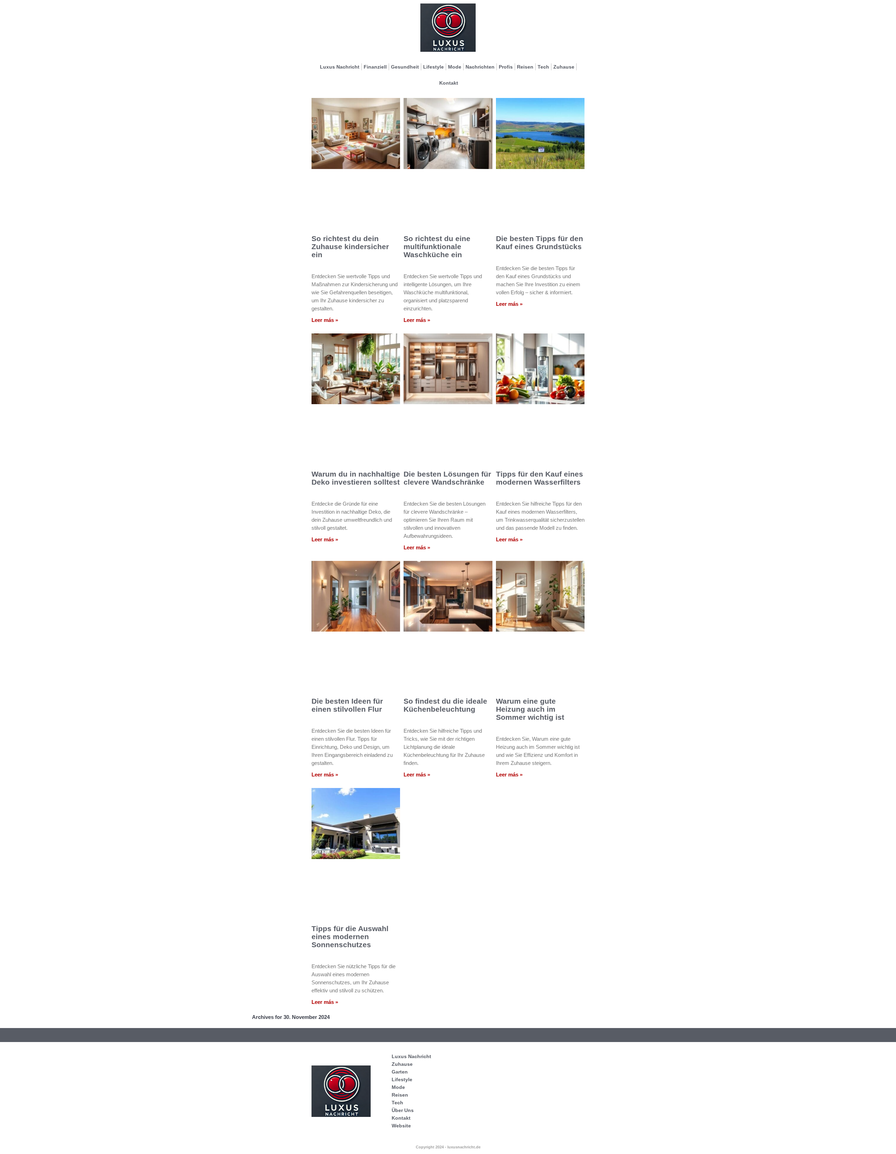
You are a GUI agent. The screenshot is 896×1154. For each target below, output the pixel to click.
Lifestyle (433, 67)
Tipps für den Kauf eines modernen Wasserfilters (539, 478)
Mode (454, 67)
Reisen (525, 67)
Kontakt (448, 83)
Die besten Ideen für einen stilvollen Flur (347, 705)
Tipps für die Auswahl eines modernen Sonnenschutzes (350, 936)
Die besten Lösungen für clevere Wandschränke (447, 478)
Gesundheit (405, 67)
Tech (543, 67)
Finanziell (375, 67)
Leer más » (325, 320)
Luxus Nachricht (339, 67)
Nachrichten (480, 67)
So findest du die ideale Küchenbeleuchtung (445, 705)
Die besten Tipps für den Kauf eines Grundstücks (539, 242)
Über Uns (403, 1110)
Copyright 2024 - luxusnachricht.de (448, 1147)
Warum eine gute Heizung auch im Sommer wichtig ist (530, 709)
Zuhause (563, 67)
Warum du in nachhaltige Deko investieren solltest (356, 478)
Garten (400, 1072)
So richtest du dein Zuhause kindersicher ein (350, 246)
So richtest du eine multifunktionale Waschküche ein (437, 246)
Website (401, 1125)
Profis (506, 67)
